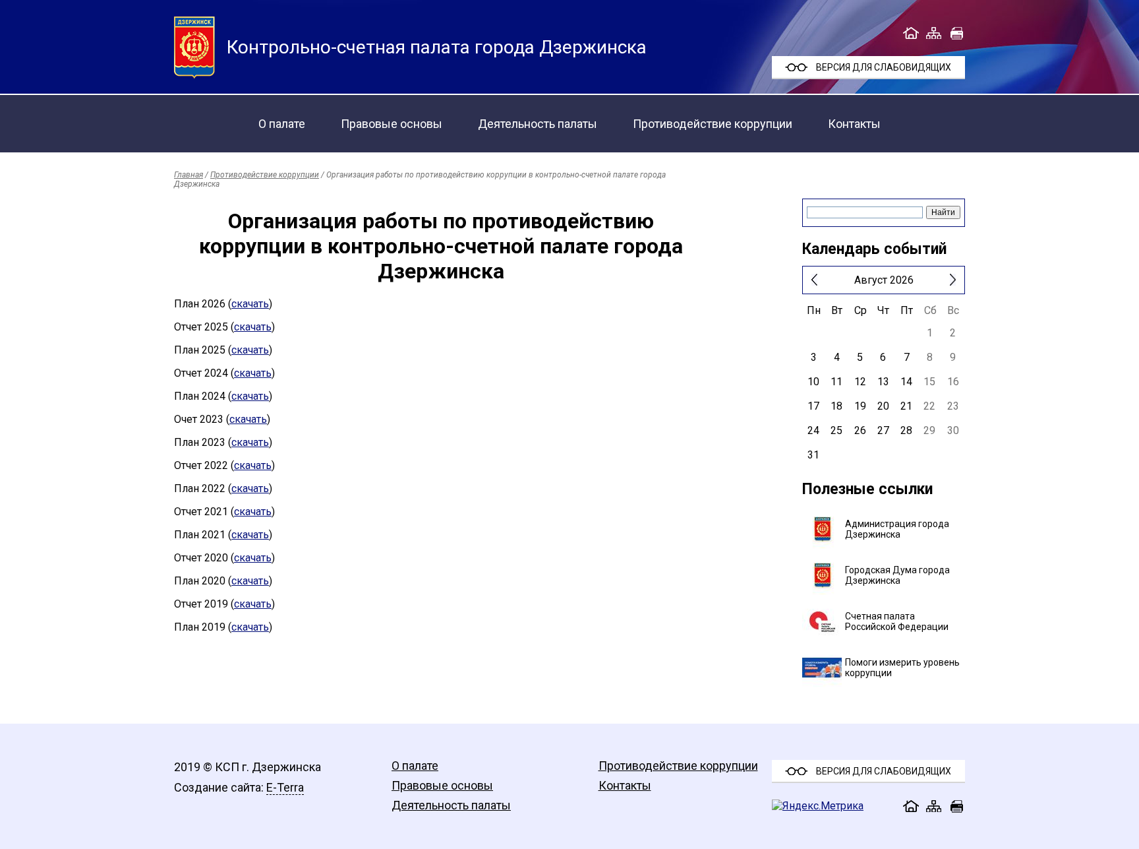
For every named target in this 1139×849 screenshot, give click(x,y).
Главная (188, 174)
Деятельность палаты (537, 124)
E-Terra (285, 787)
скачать (250, 304)
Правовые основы (391, 124)
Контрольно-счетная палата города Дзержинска (437, 47)
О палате (281, 124)
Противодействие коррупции (712, 124)
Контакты (854, 124)
